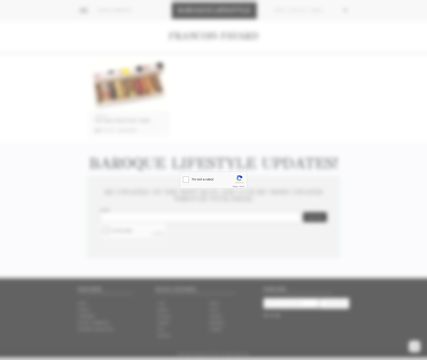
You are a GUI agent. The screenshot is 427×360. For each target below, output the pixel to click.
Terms (241, 187)
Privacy (235, 187)
